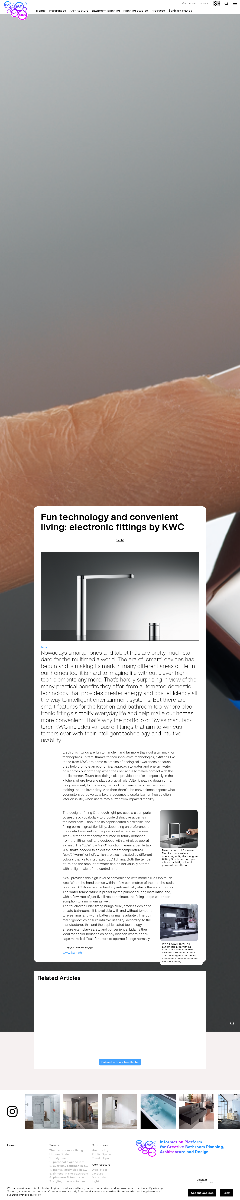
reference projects (66, 1017)
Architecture (79, 10)
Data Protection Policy (26, 1194)
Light (95, 1181)
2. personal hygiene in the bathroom (70, 1162)
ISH (184, 3)
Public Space (101, 1154)
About (192, 3)
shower (198, 1017)
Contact (203, 3)
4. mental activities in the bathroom (70, 1170)
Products (158, 10)
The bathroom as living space (70, 1150)
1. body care (58, 1158)
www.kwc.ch (72, 952)
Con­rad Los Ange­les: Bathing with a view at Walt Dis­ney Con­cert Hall (55, 1032)
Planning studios (135, 10)
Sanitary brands (180, 10)
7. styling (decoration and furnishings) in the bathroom (70, 1181)
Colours (97, 1173)
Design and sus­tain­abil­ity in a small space (97, 1027)
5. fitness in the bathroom (68, 1173)
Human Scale (59, 1154)
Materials (99, 1177)
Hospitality (44, 1017)
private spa (131, 1017)
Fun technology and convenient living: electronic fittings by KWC (113, 521)
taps (44, 647)
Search (226, 3)
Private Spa (100, 1158)
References (57, 10)
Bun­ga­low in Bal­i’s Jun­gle (141, 1025)
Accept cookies (202, 1193)
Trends (41, 10)
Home (11, 1145)
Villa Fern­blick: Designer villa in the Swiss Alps (183, 1027)
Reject (226, 1193)
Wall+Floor (99, 1170)
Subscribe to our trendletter (120, 1062)
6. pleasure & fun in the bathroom (70, 1177)
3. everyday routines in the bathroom (70, 1166)
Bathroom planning (106, 10)
